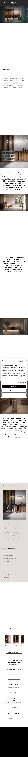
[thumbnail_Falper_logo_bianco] (14, 3)
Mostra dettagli (20, 382)
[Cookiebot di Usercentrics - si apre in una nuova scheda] (17, 361)
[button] (4, 3)
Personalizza (13, 390)
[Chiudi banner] (26, 360)
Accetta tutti (14, 386)
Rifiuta (14, 395)
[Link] (8, 642)
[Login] (26, 2)
